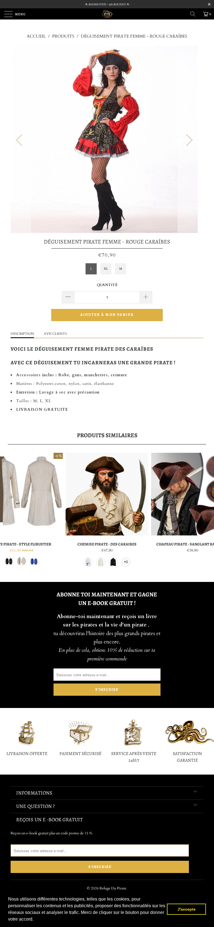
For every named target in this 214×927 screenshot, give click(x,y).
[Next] (187, 140)
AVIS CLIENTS (55, 333)
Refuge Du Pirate (112, 888)
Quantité (107, 284)
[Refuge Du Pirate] (107, 13)
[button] (35, 920)
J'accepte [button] (186, 909)
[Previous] (20, 140)
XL (106, 269)
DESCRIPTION (22, 333)
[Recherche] (195, 13)
